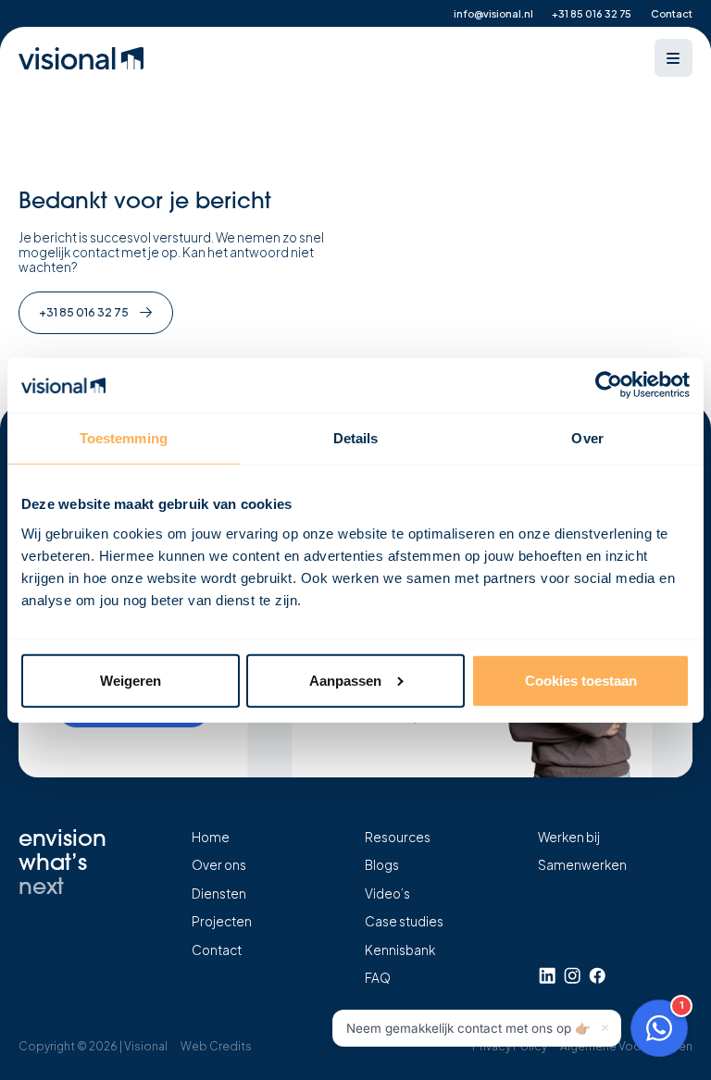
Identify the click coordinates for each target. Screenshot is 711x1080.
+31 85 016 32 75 (591, 13)
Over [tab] (587, 438)
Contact (671, 13)
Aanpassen (345, 681)
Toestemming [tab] (124, 438)
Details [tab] (356, 438)
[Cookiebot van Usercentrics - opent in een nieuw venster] (609, 385)
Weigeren (130, 681)
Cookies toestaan (581, 681)
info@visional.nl (493, 13)
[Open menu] (673, 58)
